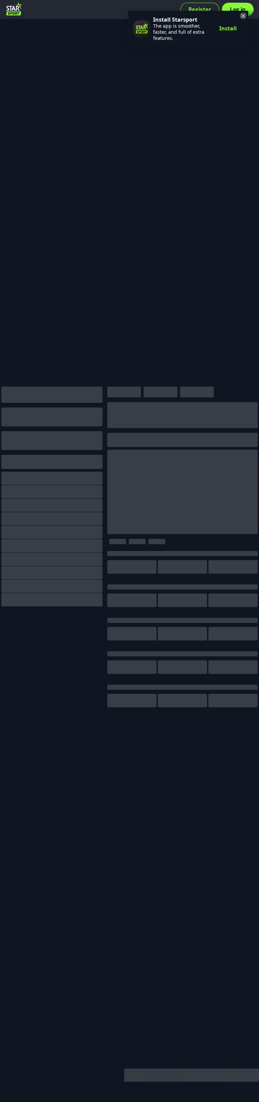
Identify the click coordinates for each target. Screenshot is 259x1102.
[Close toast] (242, 16)
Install (228, 28)
